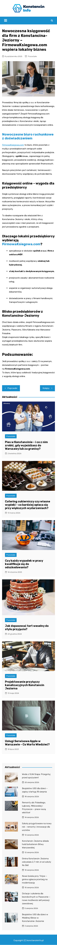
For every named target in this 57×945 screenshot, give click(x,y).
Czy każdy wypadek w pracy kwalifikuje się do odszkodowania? (24, 564)
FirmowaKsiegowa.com (13, 145)
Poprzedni (12, 388)
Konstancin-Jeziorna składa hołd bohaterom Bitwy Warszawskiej (35, 844)
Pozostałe (32, 56)
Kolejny (46, 388)
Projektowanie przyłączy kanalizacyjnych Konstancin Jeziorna (24, 685)
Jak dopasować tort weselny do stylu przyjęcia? (27, 627)
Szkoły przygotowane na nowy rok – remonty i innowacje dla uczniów (36, 826)
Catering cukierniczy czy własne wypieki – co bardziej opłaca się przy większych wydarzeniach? (27, 505)
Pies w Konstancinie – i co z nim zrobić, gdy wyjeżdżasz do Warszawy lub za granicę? (26, 445)
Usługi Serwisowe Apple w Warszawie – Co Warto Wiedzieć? (27, 742)
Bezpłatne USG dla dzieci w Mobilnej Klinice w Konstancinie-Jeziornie (35, 917)
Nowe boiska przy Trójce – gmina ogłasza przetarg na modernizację (34, 879)
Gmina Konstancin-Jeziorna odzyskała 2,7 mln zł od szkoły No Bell (36, 861)
